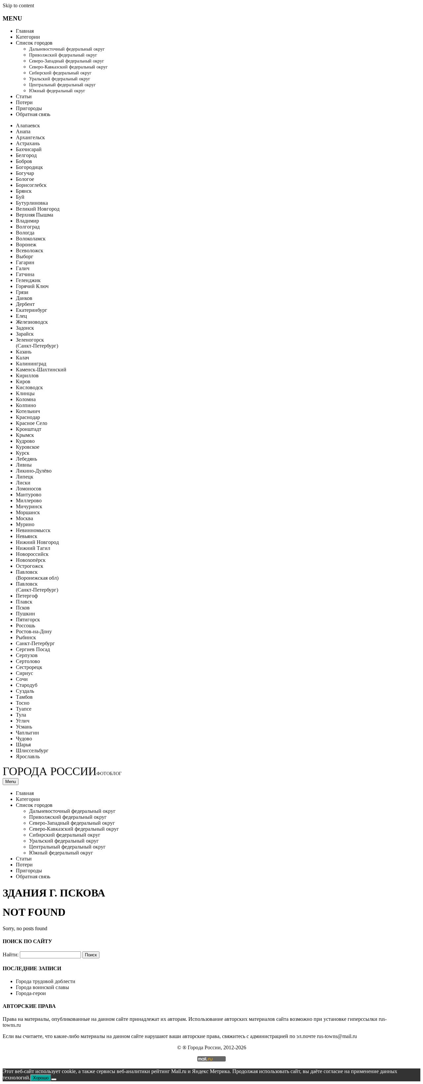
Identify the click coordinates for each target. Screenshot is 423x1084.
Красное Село (31, 423)
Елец (21, 316)
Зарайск (25, 334)
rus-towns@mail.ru (337, 1036)
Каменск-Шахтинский (41, 369)
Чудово (24, 738)
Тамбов (24, 697)
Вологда (25, 232)
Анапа (23, 131)
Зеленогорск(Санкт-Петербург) (37, 343)
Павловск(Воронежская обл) (37, 575)
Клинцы (25, 393)
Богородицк (29, 167)
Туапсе (23, 709)
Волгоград (28, 226)
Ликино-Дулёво (34, 471)
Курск (22, 453)
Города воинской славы (42, 987)
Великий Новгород (37, 209)
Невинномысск (33, 530)
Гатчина (25, 274)
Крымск (25, 435)
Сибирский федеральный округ (60, 72)
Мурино (25, 524)
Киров (23, 381)
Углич (22, 721)
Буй (20, 197)
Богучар (25, 173)
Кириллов (27, 375)
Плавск (24, 602)
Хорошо (41, 1077)
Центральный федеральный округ (62, 84)
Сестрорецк (29, 667)
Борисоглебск (31, 185)
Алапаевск (28, 125)
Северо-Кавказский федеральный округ (68, 66)
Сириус (24, 673)
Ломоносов (28, 488)
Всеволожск (29, 250)
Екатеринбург (31, 310)
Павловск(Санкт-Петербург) (37, 587)
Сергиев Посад (33, 649)
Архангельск (30, 137)
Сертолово (28, 661)
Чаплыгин (27, 732)
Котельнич (28, 411)
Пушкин (25, 613)
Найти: (11, 954)
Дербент (25, 304)
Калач (22, 357)
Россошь (25, 625)
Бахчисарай (29, 149)
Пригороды (29, 108)
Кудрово (25, 441)
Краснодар (28, 417)
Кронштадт (28, 429)
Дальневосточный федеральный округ (67, 49)
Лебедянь (26, 459)
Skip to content (18, 5)
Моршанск (28, 512)
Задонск (25, 328)
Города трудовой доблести (45, 981)
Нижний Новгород (37, 542)
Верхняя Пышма (34, 215)
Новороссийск (32, 554)
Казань (23, 351)
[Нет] (54, 1079)
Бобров (24, 161)
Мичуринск (29, 506)
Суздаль (25, 691)
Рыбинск (26, 637)
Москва (24, 518)
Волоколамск (31, 238)
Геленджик (28, 280)
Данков (24, 298)
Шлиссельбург (32, 750)
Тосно (22, 703)
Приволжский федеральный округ (63, 55)
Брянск (24, 191)
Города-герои (31, 993)
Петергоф (27, 596)
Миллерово (29, 500)
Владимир (27, 221)
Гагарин (25, 262)
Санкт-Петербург (35, 643)
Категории (28, 37)
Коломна (26, 399)
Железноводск (32, 322)
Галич (22, 268)
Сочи (22, 679)
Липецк (24, 476)
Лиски (23, 482)
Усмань (24, 727)
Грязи (22, 292)
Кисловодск (29, 387)
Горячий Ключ (32, 286)
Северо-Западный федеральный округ (66, 61)
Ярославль (28, 756)
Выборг (24, 256)
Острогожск (29, 566)
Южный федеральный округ (57, 90)
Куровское (27, 447)
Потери (24, 102)
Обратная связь (33, 114)
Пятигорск (28, 619)
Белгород (26, 155)
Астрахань (28, 143)
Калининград (31, 363)
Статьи (24, 96)
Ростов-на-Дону (34, 631)
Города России (62, 771)
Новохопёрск (31, 560)
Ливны (24, 465)
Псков (23, 607)
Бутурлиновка (32, 203)
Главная (25, 31)
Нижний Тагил (33, 548)
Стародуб (26, 685)
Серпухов (27, 655)
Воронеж (26, 244)
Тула (21, 715)
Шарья (23, 744)
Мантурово (28, 494)
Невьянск (26, 536)
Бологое (25, 179)
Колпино (26, 405)
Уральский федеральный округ (59, 78)
